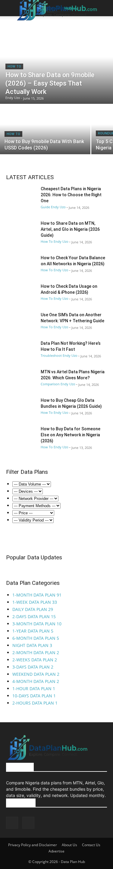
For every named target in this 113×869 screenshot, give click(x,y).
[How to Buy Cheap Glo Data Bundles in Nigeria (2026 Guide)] (21, 407)
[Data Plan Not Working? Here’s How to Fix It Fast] (21, 350)
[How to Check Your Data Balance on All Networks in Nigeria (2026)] (21, 265)
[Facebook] (12, 823)
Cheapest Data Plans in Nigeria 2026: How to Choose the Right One (71, 194)
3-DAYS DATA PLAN (32, 667)
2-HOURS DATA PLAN (35, 703)
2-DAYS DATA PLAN (34, 616)
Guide (45, 207)
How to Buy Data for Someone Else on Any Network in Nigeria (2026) (70, 434)
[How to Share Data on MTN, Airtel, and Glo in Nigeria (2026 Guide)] (21, 230)
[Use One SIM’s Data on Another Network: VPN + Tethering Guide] (21, 322)
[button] (10, 8)
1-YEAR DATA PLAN (32, 631)
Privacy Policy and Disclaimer (32, 844)
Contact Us (91, 844)
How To (14, 66)
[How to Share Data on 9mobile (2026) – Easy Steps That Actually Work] (56, 65)
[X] (28, 823)
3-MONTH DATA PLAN (36, 624)
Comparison (50, 384)
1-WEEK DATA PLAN (34, 602)
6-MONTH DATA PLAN (35, 638)
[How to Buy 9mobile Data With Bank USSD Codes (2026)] (45, 129)
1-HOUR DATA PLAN (33, 688)
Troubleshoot (51, 355)
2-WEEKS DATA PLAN (34, 660)
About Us (69, 844)
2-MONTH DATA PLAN (35, 652)
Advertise (56, 851)
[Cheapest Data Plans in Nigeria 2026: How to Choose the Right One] (21, 196)
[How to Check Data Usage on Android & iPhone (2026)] (21, 293)
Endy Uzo (58, 207)
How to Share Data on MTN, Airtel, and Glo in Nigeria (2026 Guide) (70, 229)
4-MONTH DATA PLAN (35, 681)
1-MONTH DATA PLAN (36, 595)
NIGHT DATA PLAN (32, 645)
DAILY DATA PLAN (32, 609)
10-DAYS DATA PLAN (34, 696)
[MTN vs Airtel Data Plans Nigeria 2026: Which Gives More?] (21, 379)
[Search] (104, 8)
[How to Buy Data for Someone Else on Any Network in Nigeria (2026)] (21, 436)
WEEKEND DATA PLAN (35, 674)
